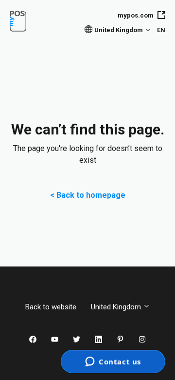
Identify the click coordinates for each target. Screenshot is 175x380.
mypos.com (136, 15)
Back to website (50, 307)
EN (161, 30)
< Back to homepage (87, 195)
